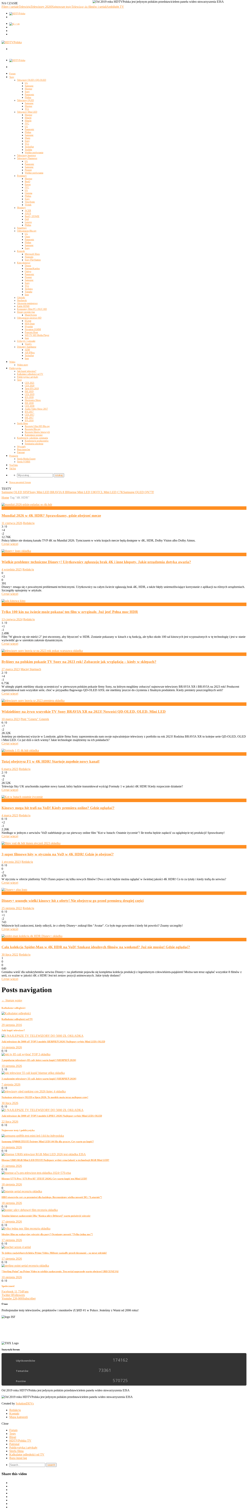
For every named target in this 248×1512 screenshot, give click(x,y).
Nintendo (29, 257)
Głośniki (21, 297)
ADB (27, 349)
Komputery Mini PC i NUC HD (32, 309)
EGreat (28, 320)
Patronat (21, 452)
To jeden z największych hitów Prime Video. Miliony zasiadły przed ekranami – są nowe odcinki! (54, 1252)
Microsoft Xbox (32, 254)
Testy (11, 77)
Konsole (21, 251)
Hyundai (29, 326)
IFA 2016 (29, 420)
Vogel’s (28, 344)
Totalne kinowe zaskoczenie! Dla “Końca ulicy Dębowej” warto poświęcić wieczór (46, 1215)
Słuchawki (22, 300)
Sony (27, 91)
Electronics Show (33, 400)
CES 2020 (29, 385)
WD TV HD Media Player (37, 335)
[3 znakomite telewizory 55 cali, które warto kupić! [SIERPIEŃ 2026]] (33, 1073)
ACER (28, 210)
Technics (29, 288)
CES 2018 (29, 406)
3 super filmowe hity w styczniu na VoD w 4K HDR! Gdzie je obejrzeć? (58, 854)
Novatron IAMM (33, 329)
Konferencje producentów (37, 440)
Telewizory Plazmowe (27, 158)
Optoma (28, 193)
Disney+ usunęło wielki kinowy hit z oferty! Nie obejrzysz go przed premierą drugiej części (73, 901)
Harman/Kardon (32, 268)
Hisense (28, 88)
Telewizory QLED (25, 100)
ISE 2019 (29, 391)
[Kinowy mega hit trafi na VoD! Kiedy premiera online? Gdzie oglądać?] (22, 796)
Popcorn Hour (31, 332)
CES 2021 (29, 382)
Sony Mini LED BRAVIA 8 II (48, 492)
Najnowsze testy (61, 6)
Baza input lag (23, 449)
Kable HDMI (23, 306)
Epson (28, 184)
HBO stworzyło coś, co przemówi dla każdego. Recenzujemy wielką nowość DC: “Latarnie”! (52, 1197)
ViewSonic (30, 201)
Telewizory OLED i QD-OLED (31, 80)
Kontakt (14, 1413)
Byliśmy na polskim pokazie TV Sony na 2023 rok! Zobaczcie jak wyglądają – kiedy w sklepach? (79, 662)
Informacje (8, 554)
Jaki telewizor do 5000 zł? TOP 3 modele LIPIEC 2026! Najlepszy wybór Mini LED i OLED (52, 1115)
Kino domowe (23, 262)
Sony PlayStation (33, 259)
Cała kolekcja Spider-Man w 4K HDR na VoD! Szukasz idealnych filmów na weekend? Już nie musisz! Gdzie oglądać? (96, 947)
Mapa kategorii (18, 1417)
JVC (27, 123)
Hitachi (28, 117)
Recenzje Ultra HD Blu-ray (37, 426)
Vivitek (28, 204)
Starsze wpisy (12, 1000)
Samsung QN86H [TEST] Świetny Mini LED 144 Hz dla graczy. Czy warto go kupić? (48, 1141)
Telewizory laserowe (26, 155)
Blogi (12, 1437)
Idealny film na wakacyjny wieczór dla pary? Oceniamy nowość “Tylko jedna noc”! (47, 1234)
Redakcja (28, 523)
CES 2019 (29, 394)
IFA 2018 (29, 397)
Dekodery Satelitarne (26, 346)
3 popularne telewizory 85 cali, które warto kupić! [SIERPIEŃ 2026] (39, 1060)
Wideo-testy (22, 364)
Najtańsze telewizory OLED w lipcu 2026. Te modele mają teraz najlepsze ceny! (45, 1097)
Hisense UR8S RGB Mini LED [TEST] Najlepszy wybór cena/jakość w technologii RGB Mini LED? (55, 1160)
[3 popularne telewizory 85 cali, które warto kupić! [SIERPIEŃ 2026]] (26, 1054)
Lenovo (28, 222)
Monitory (21, 207)
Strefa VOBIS (23, 461)
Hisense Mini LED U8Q (82, 492)
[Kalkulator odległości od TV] (16, 1013)
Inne (27, 294)
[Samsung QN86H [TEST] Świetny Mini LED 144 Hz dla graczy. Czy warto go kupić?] (33, 1135)
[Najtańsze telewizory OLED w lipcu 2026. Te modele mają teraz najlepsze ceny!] (34, 1091)
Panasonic (29, 94)
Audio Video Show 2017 (36, 409)
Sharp (27, 138)
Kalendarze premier (34, 435)
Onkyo (28, 271)
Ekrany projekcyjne (26, 312)
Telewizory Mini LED (27, 112)
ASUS (28, 213)
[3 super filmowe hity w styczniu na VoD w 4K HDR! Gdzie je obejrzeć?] (31, 843)
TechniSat (29, 146)
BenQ (27, 181)
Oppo (27, 236)
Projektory (22, 175)
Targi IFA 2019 (32, 388)
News (5, 604)
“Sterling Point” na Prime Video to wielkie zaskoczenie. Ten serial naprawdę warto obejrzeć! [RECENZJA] (60, 1271)
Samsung (29, 85)
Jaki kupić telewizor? (26, 371)
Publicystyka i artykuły (27, 377)
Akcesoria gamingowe (27, 303)
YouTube (13, 465)
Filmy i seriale (10, 6)
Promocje (13, 456)
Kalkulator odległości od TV (30, 374)
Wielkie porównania (34, 152)
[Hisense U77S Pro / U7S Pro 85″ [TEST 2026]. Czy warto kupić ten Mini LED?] (36, 1172)
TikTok (12, 468)
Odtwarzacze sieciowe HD (29, 317)
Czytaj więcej (10, 544)
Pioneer (28, 170)
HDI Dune (30, 323)
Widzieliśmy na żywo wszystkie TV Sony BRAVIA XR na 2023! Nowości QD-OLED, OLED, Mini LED (84, 712)
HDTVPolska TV (20, 1440)
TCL (27, 109)
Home (5, 497)
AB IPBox (30, 352)
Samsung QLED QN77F (138, 492)
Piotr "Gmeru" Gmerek (35, 719)
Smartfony (22, 228)
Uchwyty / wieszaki (26, 341)
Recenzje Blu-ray (32, 429)
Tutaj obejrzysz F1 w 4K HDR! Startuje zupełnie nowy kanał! (51, 761)
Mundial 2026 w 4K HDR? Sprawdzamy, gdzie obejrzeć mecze (51, 515)
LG (26, 83)
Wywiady (21, 446)
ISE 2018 (29, 403)
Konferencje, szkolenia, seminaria (32, 438)
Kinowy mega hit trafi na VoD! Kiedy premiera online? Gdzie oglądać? (58, 808)
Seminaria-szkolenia (34, 443)
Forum (12, 73)
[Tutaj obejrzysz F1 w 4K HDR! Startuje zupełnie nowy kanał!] (20, 750)
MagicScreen (31, 315)
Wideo (12, 362)
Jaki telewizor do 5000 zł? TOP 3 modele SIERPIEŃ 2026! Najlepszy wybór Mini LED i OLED (53, 1041)
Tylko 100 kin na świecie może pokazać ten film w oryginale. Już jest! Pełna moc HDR (70, 612)
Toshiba (28, 149)
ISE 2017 (29, 417)
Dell (27, 219)
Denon (28, 265)
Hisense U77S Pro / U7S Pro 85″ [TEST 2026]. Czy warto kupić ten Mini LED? (44, 1178)
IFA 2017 (29, 411)
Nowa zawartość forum (20, 482)
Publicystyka (15, 368)
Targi (19, 380)
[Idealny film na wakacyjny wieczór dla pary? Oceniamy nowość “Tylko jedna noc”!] (26, 1228)
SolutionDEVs (25, 1403)
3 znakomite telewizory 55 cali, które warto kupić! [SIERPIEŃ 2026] (39, 1078)
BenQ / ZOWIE (32, 216)
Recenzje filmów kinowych (37, 432)
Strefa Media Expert (26, 458)
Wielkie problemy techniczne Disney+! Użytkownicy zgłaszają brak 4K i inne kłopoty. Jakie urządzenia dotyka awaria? (96, 562)
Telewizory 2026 (41, 6)
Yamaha (28, 291)
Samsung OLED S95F (15, 492)
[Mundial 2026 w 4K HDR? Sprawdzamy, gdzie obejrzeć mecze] (27, 504)
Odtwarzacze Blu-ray (26, 230)
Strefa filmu (22, 423)
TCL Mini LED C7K (110, 492)
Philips (28, 97)
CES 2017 (29, 414)
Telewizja (25, 6)
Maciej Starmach (31, 669)
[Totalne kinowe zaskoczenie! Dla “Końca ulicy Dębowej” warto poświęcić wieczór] (30, 1210)
